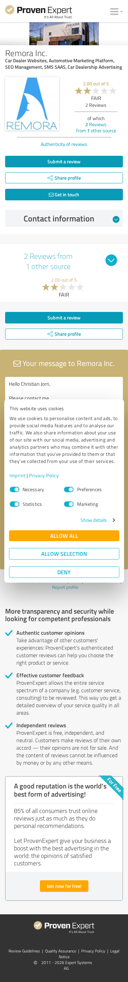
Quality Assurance (60, 951)
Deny (64, 572)
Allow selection (64, 553)
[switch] (69, 489)
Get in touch (66, 194)
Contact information (59, 218)
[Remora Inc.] (32, 104)
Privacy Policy (44, 475)
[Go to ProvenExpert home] (38, 13)
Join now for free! (64, 886)
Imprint (18, 475)
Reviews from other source (96, 127)
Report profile (65, 587)
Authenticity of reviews (64, 144)
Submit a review (64, 161)
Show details (94, 520)
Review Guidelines (24, 951)
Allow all (64, 535)
